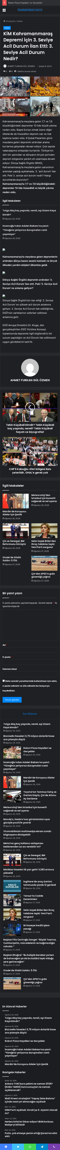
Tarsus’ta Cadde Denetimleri (33, 897)
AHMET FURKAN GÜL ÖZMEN (21, 66)
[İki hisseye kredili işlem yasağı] (12, 930)
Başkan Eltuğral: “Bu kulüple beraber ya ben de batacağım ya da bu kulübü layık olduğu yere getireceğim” (28, 958)
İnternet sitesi (10, 669)
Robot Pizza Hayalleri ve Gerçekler (25, 2)
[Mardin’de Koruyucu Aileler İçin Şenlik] (16, 501)
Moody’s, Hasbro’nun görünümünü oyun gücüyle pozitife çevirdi (26, 821)
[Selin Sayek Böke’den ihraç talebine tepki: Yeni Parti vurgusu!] (44, 530)
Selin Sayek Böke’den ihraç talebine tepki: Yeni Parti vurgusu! (43, 544)
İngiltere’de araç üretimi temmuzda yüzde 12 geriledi (39, 883)
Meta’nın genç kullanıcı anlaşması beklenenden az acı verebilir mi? (23, 845)
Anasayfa (10, 21)
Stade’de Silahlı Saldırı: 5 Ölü (12, 559)
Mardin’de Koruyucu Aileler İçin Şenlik (14, 513)
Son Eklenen (30, 713)
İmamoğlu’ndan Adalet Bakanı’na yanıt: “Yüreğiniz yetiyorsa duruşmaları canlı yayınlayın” (26, 230)
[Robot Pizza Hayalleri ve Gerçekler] (12, 752)
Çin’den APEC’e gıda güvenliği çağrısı (43, 575)
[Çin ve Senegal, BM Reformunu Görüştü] (16, 530)
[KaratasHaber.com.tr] (30, 10)
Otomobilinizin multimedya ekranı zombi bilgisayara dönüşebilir (27, 833)
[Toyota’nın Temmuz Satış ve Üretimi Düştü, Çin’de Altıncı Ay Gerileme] (12, 796)
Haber (20, 21)
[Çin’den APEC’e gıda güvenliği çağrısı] (44, 563)
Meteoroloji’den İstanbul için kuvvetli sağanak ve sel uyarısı (44, 498)
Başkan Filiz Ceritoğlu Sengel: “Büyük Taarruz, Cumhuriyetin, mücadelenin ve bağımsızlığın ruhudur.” (29, 943)
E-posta (7, 657)
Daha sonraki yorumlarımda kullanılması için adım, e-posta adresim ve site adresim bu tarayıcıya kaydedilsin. (30, 686)
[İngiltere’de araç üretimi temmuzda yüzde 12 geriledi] (12, 886)
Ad (5, 645)
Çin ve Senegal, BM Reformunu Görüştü (14, 542)
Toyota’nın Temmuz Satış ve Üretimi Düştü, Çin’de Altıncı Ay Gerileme (39, 795)
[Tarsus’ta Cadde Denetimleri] (12, 900)
